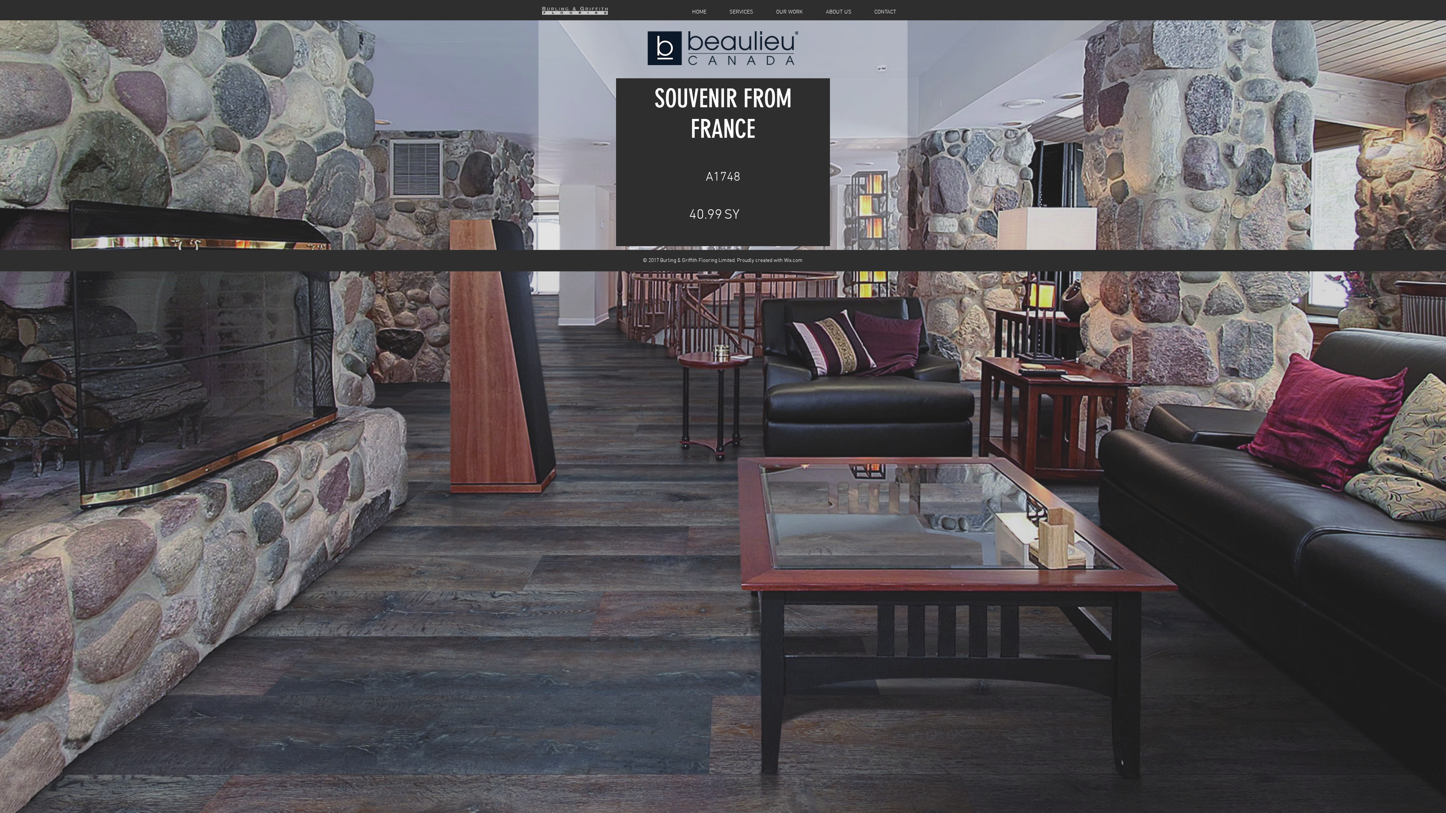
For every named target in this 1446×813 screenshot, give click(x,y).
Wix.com (793, 260)
